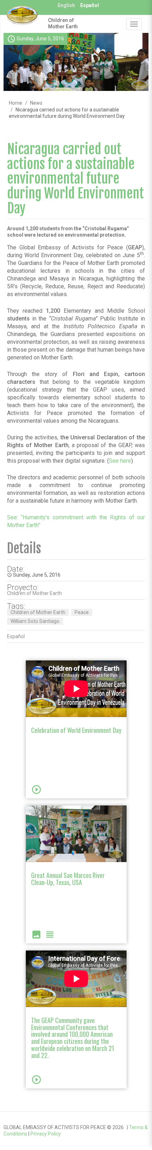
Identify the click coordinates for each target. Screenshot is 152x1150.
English (66, 5)
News (36, 103)
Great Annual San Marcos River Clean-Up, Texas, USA (68, 879)
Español (89, 5)
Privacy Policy (45, 1134)
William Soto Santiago (35, 621)
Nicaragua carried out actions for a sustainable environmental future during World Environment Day (75, 178)
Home (15, 103)
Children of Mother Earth (63, 23)
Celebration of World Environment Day (76, 730)
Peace (82, 612)
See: (14, 517)
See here (120, 460)
